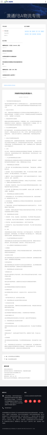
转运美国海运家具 (12, 359)
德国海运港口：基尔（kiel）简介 (10, 69)
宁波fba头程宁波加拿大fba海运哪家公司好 (12, 372)
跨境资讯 (6, 85)
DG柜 (30, 34)
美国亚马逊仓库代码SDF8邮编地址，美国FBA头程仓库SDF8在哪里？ (17, 377)
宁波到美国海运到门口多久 (9, 374)
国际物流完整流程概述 (7, 50)
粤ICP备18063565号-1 (27, 428)
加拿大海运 (39, 34)
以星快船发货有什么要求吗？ (9, 75)
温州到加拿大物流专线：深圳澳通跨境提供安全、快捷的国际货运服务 (17, 370)
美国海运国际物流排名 (8, 369)
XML (34, 428)
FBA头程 (6, 30)
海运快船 (6, 33)
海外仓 (6, 35)
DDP (37, 31)
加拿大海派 (34, 34)
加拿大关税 (27, 31)
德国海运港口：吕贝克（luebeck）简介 (11, 45)
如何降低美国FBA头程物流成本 (9, 56)
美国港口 (42, 31)
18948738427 (8, 408)
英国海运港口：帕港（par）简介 (10, 376)
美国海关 (33, 31)
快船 (30, 31)
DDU (39, 31)
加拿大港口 (27, 34)
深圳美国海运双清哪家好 (14, 356)
